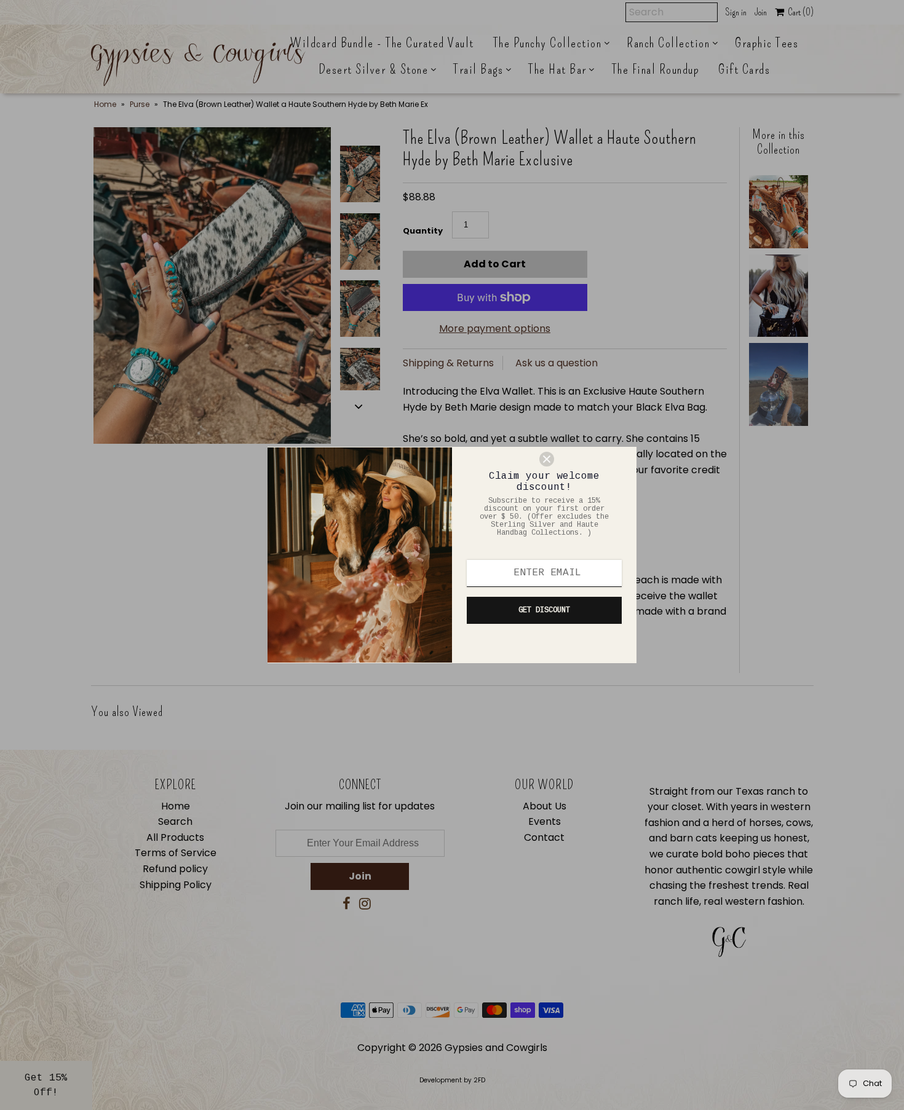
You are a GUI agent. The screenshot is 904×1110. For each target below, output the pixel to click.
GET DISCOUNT (544, 610)
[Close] (582, 459)
